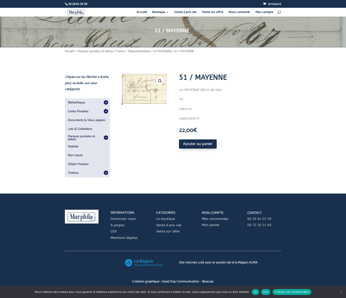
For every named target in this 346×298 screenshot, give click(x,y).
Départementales (139, 51)
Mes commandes (215, 219)
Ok (255, 291)
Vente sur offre (212, 13)
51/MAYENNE (163, 51)
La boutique (166, 219)
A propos (118, 225)
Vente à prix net (185, 13)
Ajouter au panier (198, 144)
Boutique (158, 13)
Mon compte (264, 13)
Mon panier (211, 225)
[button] (160, 80)
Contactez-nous (123, 219)
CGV (114, 231)
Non (266, 291)
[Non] (341, 292)
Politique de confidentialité (292, 291)
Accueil (142, 13)
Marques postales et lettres (95, 51)
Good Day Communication (180, 281)
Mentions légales (124, 238)
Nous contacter (239, 13)
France (120, 51)
